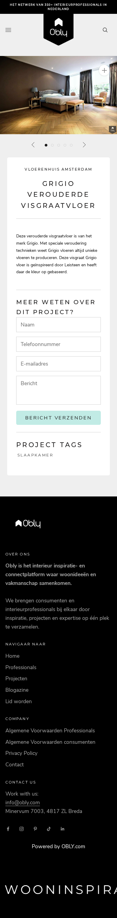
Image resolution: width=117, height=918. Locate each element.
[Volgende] (84, 144)
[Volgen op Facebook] (8, 829)
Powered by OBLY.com (58, 846)
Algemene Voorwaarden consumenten (50, 742)
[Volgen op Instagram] (21, 829)
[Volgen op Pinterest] (35, 829)
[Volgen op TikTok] (49, 829)
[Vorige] (33, 144)
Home (12, 656)
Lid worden (18, 701)
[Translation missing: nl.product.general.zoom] (104, 70)
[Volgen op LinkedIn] (62, 829)
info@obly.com (22, 802)
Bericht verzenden (58, 417)
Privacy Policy (21, 753)
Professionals (20, 667)
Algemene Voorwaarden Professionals (50, 730)
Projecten (16, 678)
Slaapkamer (35, 455)
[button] (58, 95)
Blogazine (16, 690)
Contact (14, 764)
